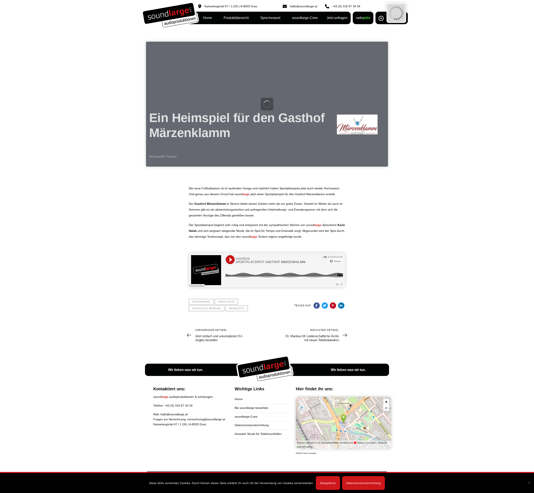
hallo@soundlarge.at (174, 414)
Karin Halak (226, 302)
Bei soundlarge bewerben (251, 407)
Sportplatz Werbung (206, 308)
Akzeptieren (328, 483)
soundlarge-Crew (246, 416)
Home (239, 399)
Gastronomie (201, 302)
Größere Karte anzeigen (306, 453)
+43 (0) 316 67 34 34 (179, 405)
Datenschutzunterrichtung (252, 425)
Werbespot (236, 308)
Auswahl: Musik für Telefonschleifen (258, 434)
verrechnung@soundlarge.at (206, 419)
